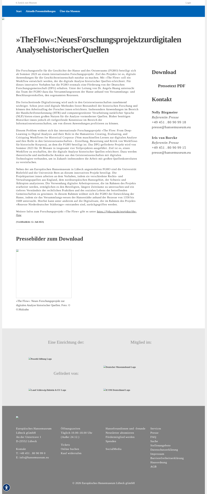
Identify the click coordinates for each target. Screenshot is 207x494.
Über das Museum (70, 11)
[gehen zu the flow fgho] (3, 18)
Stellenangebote (160, 445)
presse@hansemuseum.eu (171, 127)
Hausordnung (158, 462)
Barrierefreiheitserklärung (167, 458)
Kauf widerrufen (71, 453)
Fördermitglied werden (120, 436)
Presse (154, 432)
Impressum (157, 453)
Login (188, 3)
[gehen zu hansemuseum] (110, 453)
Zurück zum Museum (27, 3)
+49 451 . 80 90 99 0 (32, 453)
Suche (154, 441)
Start (19, 11)
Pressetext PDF (171, 85)
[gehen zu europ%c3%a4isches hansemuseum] (114, 453)
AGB (153, 466)
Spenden (111, 441)
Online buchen (70, 448)
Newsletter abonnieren (120, 432)
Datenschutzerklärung (164, 449)
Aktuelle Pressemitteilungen (40, 11)
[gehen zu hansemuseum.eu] (107, 453)
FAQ (153, 436)
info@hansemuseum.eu (34, 457)
